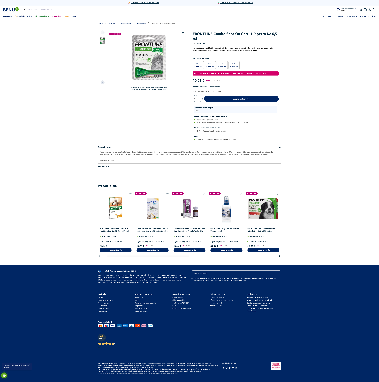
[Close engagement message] (30, 365)
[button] (4, 375)
